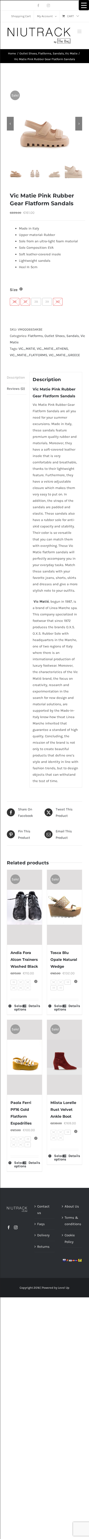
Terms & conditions (72, 1221)
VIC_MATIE (26, 349)
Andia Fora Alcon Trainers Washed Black (24, 960)
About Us (72, 1206)
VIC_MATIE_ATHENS (52, 349)
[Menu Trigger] (84, 5)
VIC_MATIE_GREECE (64, 355)
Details (34, 1006)
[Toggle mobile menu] (79, 31)
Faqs (41, 1224)
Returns (43, 1247)
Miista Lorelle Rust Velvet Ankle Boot (63, 1110)
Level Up (63, 1287)
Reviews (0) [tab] (16, 389)
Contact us (43, 1209)
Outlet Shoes (54, 336)
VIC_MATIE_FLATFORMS (28, 355)
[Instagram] (16, 1227)
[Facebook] (8, 1227)
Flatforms (35, 336)
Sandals (72, 336)
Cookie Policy (70, 1238)
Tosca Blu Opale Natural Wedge (63, 960)
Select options (19, 1007)
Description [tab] (16, 377)
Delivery (43, 1235)
